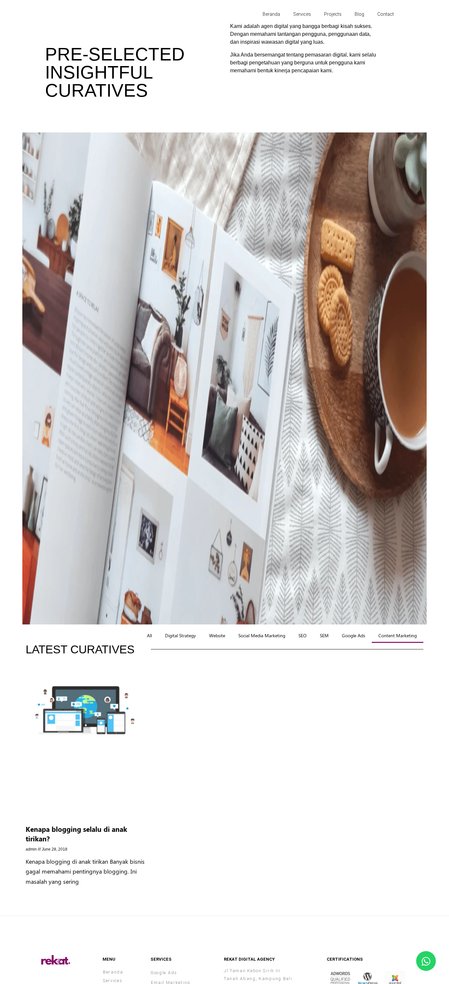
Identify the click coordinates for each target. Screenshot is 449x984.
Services (302, 14)
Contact (385, 14)
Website (217, 635)
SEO (302, 635)
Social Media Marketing (261, 635)
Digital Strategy (180, 635)
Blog (359, 14)
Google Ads (353, 635)
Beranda (271, 14)
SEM (324, 635)
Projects (333, 14)
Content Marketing (397, 635)
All (149, 635)
